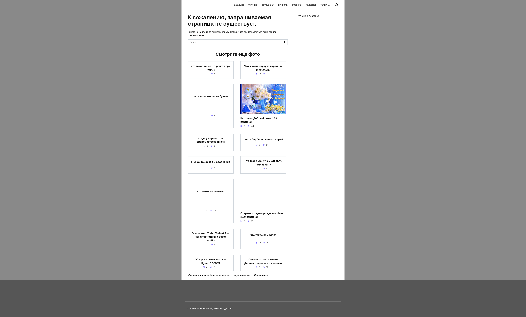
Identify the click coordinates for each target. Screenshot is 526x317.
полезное (311, 5)
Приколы (283, 5)
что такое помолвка (263, 235)
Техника (325, 5)
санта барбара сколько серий (263, 139)
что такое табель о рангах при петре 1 (210, 67)
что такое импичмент (210, 191)
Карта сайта (242, 275)
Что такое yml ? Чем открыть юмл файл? (263, 162)
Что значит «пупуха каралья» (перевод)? (263, 67)
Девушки (239, 5)
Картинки (253, 5)
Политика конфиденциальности (209, 275)
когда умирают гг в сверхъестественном (211, 140)
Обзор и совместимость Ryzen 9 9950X (211, 261)
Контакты (261, 275)
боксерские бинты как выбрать (210, 284)
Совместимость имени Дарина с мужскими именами (263, 261)
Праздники (268, 5)
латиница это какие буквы (210, 96)
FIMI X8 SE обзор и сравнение (210, 161)
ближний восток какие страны (263, 283)
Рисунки (296, 5)
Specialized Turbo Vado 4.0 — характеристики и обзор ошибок (210, 237)
